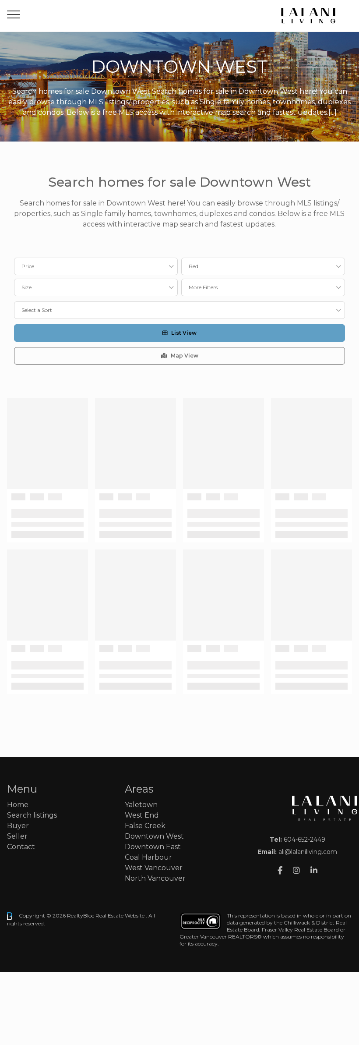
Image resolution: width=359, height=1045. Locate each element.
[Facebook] (280, 870)
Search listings (32, 815)
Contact (21, 847)
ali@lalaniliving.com (307, 852)
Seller (17, 836)
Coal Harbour (148, 857)
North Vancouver (155, 878)
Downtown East (153, 847)
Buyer (18, 826)
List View (184, 332)
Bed (193, 266)
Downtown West (154, 836)
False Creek (145, 826)
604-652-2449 (304, 839)
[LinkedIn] (313, 870)
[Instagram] (296, 870)
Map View (184, 355)
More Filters (203, 287)
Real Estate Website (120, 915)
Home (17, 805)
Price (27, 266)
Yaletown (141, 805)
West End (142, 815)
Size (26, 287)
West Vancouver (154, 868)
